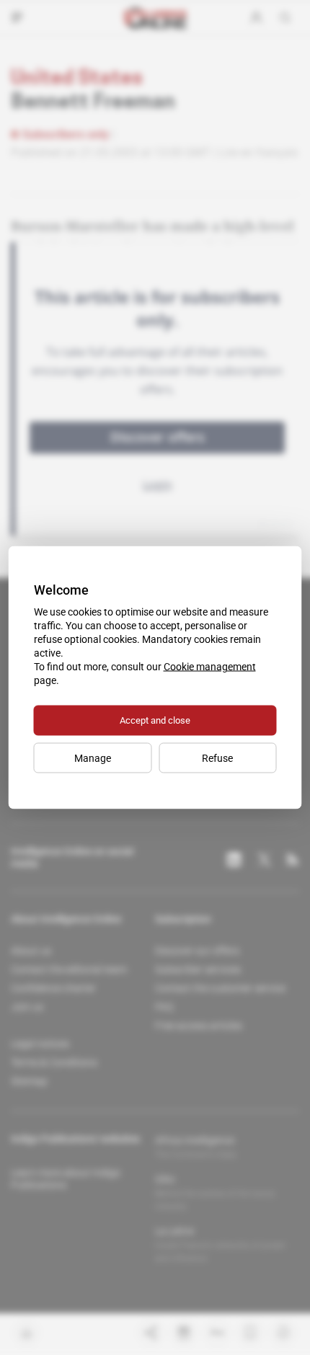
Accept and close (155, 720)
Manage (92, 758)
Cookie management (210, 666)
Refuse (217, 758)
